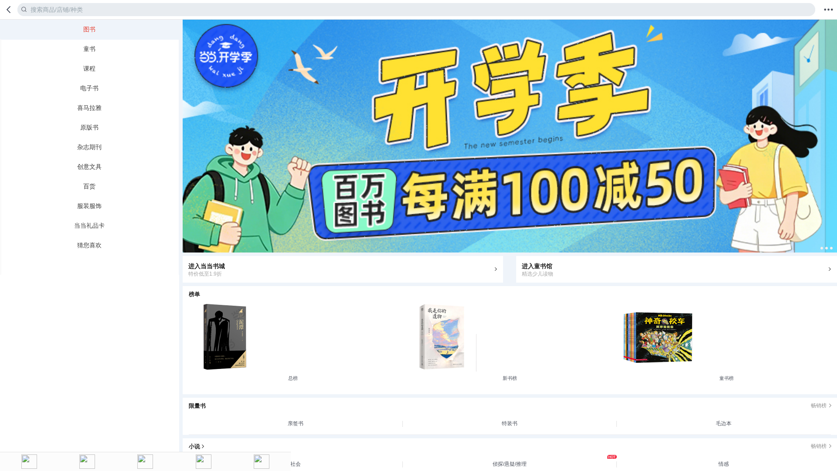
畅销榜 (819, 406)
